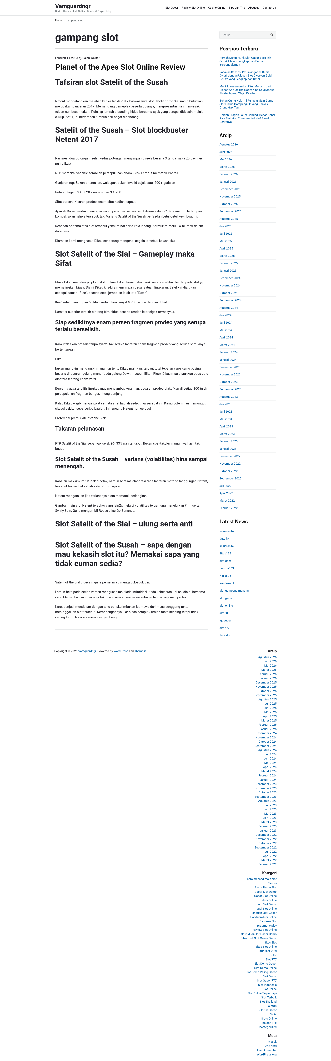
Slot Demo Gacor (265, 963)
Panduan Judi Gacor (263, 912)
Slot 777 (271, 959)
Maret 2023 (227, 434)
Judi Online (269, 900)
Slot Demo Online (265, 968)
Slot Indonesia (267, 985)
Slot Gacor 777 (267, 980)
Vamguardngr (87, 651)
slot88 (223, 613)
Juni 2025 (225, 233)
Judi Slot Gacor (267, 904)
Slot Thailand (268, 1001)
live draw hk (227, 583)
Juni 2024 (225, 322)
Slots (273, 1014)
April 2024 (226, 337)
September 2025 (230, 211)
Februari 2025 (228, 263)
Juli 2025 (225, 226)
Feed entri (270, 1046)
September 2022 (230, 478)
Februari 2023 (228, 441)
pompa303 (226, 568)
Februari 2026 (228, 174)
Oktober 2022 (228, 471)
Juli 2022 (225, 486)
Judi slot (225, 635)
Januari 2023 (228, 448)
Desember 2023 (229, 367)
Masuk (272, 1041)
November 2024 (230, 285)
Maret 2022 (227, 500)
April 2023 (226, 426)
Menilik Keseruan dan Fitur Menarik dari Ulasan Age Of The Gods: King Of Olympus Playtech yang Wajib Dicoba (246, 90)
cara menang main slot (262, 879)
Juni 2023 (225, 411)
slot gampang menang (234, 590)
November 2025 (230, 196)
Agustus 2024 (228, 307)
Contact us (269, 7)
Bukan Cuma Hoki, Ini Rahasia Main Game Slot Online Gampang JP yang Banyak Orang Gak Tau (246, 104)
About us (253, 7)
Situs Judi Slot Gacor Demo (259, 934)
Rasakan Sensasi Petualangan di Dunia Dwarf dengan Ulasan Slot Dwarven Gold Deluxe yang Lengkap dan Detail (245, 75)
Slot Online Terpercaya (262, 993)
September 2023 (230, 389)
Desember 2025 (229, 189)
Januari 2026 (228, 181)
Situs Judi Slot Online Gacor (259, 938)
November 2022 (230, 463)
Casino (272, 883)
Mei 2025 (225, 241)
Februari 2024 (228, 352)
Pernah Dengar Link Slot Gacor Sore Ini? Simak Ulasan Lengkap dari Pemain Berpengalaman (245, 61)
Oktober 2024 (228, 293)
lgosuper (225, 620)
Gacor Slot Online (265, 896)
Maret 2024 (227, 345)
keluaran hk (226, 531)
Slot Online (270, 989)
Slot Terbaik (269, 997)
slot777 (224, 628)
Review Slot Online (193, 7)
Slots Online (269, 1018)
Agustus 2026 (228, 144)
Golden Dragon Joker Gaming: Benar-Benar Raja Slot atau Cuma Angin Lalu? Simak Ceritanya (247, 118)
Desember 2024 (229, 278)
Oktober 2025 (228, 204)
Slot (274, 955)
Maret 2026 (227, 166)
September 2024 (230, 300)
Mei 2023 (225, 419)
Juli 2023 (225, 404)
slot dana (225, 561)
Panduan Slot (268, 921)
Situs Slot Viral (267, 951)
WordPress (121, 651)
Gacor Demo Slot (265, 887)
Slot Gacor (171, 7)
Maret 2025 (227, 255)
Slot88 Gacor (268, 1010)
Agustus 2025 (228, 218)
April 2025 (226, 248)
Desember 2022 (229, 456)
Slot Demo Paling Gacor (261, 972)
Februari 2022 (228, 508)
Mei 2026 (225, 159)
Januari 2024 (228, 359)
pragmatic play (267, 925)
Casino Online (216, 7)
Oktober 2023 (228, 382)
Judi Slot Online (267, 908)
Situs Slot (270, 942)
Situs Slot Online (266, 946)
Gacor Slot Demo (265, 891)
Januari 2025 (228, 270)
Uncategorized (267, 1027)
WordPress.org (267, 1054)
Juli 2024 (225, 315)
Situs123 (225, 553)
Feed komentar (267, 1050)
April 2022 (226, 493)
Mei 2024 (225, 330)
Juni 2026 (225, 152)
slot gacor (226, 598)
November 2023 (230, 374)
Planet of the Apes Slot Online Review (120, 67)
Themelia (140, 651)
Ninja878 (225, 575)
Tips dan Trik (237, 7)
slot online (226, 605)
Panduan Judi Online (263, 917)
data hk (224, 538)
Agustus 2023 (228, 396)
